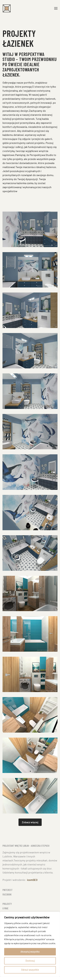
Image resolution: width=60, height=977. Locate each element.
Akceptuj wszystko (30, 951)
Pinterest (7, 889)
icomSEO (32, 879)
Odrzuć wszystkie (30, 969)
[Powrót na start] (6, 8)
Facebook (7, 894)
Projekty (7, 903)
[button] (56, 8)
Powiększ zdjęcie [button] (30, 229)
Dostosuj (30, 960)
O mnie (5, 908)
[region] (30, 944)
